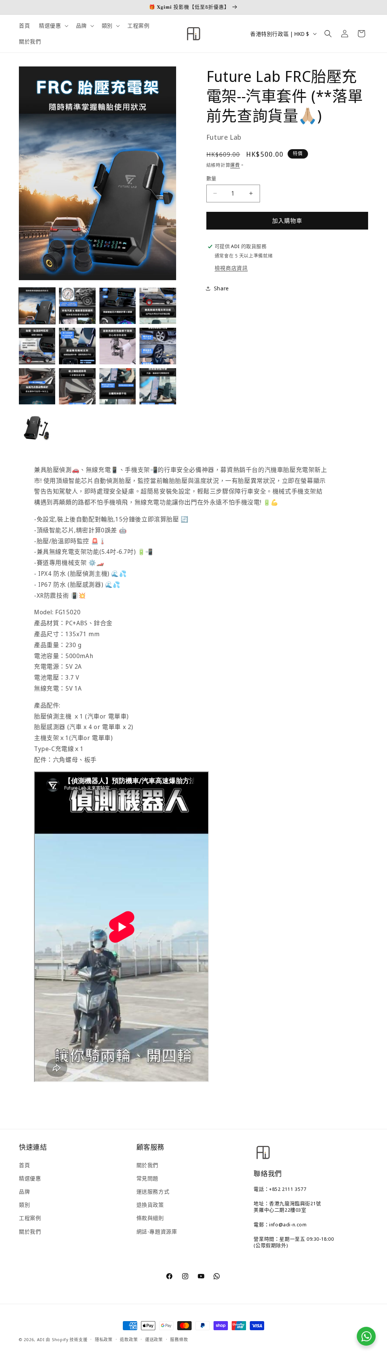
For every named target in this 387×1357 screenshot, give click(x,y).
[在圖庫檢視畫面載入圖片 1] (37, 306)
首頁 (24, 1165)
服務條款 (179, 1339)
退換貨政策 (150, 1204)
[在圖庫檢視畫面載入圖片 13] (37, 426)
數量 (211, 178)
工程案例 (30, 1217)
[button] (52, 26)
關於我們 (30, 1231)
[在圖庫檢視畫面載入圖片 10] (77, 386)
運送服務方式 (153, 1191)
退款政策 (129, 1339)
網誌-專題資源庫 (156, 1231)
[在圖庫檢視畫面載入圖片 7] (117, 346)
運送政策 (154, 1339)
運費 (235, 165)
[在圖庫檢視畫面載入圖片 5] (37, 346)
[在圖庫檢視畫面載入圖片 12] (157, 386)
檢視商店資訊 (231, 267)
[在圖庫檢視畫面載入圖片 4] (157, 306)
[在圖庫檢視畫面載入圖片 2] (77, 306)
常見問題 (147, 1178)
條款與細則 (150, 1217)
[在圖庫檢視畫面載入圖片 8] (157, 346)
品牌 (24, 1191)
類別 (24, 1204)
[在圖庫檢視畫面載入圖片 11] (117, 386)
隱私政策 (104, 1339)
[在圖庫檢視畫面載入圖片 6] (77, 346)
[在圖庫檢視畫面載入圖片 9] (37, 386)
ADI (41, 1339)
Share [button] (221, 288)
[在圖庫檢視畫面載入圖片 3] (117, 306)
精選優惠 (30, 1178)
